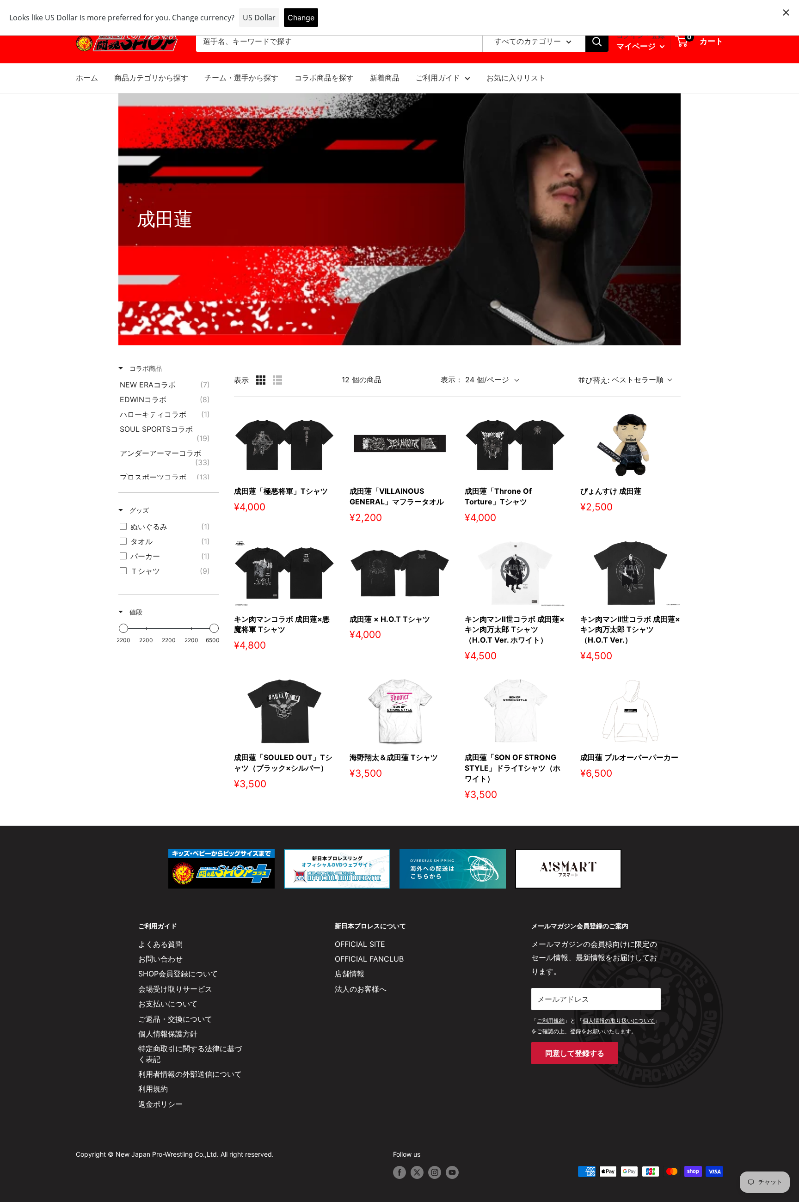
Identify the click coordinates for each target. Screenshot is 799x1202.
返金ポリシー (160, 1104)
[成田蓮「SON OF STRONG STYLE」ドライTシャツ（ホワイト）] (515, 711)
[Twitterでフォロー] (417, 1172)
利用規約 (153, 1088)
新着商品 (385, 77)
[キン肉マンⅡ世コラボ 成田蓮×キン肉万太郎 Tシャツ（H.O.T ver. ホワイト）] (515, 573)
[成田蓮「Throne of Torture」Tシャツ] (515, 444)
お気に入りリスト (516, 77)
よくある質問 (160, 944)
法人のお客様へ (361, 988)
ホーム (87, 77)
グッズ (138, 510)
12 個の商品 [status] (361, 379)
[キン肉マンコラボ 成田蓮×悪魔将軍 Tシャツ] (284, 573)
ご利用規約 (551, 1020)
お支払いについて (167, 1003)
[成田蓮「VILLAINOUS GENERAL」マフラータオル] (400, 444)
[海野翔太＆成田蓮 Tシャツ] (400, 711)
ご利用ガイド (438, 77)
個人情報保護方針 (167, 1033)
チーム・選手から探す (241, 77)
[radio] (260, 380)
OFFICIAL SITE (360, 944)
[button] (629, 380)
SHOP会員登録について (178, 973)
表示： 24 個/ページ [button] (475, 379)
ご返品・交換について (175, 1019)
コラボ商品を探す (324, 77)
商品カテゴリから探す (151, 77)
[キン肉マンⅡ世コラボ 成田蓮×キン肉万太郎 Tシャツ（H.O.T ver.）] (630, 573)
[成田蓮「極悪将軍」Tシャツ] (284, 444)
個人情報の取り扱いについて (619, 1020)
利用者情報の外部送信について (190, 1074)
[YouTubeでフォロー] (452, 1172)
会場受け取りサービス (175, 988)
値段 (135, 612)
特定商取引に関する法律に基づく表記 (190, 1053)
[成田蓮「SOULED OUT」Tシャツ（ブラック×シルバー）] (284, 711)
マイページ (637, 46)
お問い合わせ (160, 958)
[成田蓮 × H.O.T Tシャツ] (400, 573)
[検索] (596, 41)
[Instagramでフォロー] (434, 1172)
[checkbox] (167, 384)
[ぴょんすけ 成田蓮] (630, 444)
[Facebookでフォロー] (399, 1172)
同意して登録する (574, 1053)
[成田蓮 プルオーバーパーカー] (630, 711)
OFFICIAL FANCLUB (369, 958)
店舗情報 (349, 973)
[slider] (123, 628)
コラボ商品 (145, 368)
